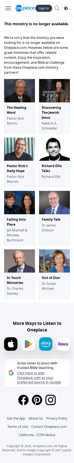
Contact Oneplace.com (49, 426)
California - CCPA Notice (37, 435)
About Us (36, 418)
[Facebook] (23, 400)
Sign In (44, 8)
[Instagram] (50, 400)
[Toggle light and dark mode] (66, 8)
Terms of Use (17, 426)
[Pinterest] (37, 400)
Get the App (16, 418)
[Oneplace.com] (25, 8)
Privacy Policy (56, 418)
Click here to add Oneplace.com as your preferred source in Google (39, 377)
